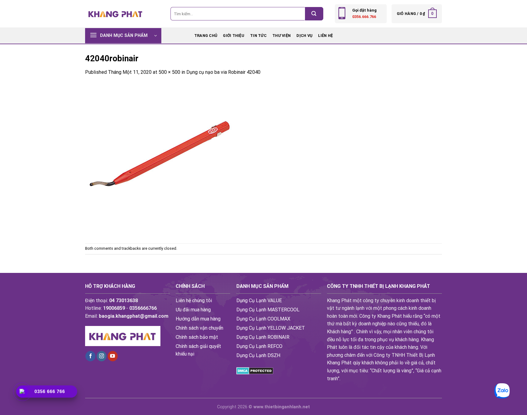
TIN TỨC (258, 35)
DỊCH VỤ (304, 35)
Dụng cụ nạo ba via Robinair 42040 (223, 72)
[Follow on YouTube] (113, 356)
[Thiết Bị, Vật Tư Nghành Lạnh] (115, 13)
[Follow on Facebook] (90, 356)
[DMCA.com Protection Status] (254, 371)
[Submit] (314, 13)
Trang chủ (205, 35)
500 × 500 (169, 72)
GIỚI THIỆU (233, 35)
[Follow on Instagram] (102, 356)
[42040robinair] (161, 159)
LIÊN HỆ (325, 35)
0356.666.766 (364, 16)
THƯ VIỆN (281, 35)
